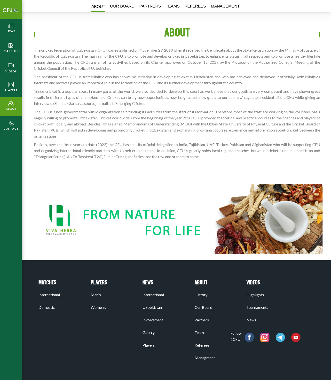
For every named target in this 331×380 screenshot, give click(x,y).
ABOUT (11, 108)
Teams (173, 6)
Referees (195, 6)
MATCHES (11, 51)
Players (11, 90)
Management (225, 6)
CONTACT (11, 128)
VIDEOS (10, 71)
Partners (150, 6)
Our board (122, 6)
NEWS (11, 31)
